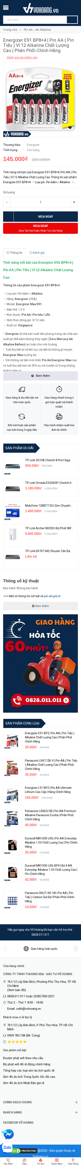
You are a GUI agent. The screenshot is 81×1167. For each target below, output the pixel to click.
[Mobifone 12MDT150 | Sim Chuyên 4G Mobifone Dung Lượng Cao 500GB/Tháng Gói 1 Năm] (12, 511)
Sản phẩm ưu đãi (19, 448)
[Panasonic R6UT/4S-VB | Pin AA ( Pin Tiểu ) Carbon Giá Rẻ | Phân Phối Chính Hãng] (12, 900)
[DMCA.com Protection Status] (21, 1150)
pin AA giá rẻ (52, 596)
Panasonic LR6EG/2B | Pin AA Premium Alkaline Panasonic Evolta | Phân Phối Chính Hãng (50, 815)
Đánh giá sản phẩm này (22, 57)
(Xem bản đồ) (16, 990)
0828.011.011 (40, 934)
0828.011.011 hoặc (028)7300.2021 (31, 996)
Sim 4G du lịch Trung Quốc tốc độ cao (29, 1077)
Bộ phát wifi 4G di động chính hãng (26, 1064)
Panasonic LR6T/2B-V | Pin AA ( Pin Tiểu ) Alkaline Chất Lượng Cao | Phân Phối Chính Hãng (51, 765)
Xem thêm (41, 606)
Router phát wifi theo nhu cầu (23, 1058)
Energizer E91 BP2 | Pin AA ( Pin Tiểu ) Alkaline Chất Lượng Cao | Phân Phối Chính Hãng (49, 737)
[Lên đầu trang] (69, 1142)
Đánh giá (38, 252)
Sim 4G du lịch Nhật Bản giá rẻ (23, 1083)
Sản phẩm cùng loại (22, 723)
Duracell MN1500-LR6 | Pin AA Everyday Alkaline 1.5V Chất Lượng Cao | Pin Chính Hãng (51, 842)
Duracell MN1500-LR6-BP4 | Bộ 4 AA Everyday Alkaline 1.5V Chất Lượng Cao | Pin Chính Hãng (51, 870)
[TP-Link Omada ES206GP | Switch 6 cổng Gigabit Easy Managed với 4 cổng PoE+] (12, 488)
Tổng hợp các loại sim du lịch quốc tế (28, 1070)
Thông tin (15, 252)
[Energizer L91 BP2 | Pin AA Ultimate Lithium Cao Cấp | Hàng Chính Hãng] (12, 795)
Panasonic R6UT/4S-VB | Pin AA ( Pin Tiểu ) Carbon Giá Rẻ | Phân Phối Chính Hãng (49, 897)
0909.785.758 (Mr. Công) (23, 1035)
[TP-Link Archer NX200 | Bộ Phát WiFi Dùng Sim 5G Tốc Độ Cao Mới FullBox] (12, 534)
